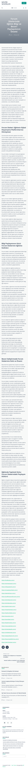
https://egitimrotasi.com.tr (8, 606)
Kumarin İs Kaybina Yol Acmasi (10, 671)
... (21, 675)
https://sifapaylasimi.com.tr (9, 587)
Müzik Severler (6, 3)
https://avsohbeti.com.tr (8, 619)
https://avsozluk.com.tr (8, 616)
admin (11, 34)
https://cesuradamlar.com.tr (9, 626)
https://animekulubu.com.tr (9, 603)
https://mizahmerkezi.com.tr (9, 609)
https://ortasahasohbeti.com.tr (10, 590)
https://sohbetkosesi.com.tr (9, 632)
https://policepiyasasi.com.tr (9, 583)
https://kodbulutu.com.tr (8, 580)
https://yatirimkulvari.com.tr (9, 642)
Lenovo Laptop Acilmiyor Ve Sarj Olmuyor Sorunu (14, 742)
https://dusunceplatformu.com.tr (10, 639)
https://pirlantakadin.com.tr (9, 629)
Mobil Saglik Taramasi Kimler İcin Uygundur (13, 745)
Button (24, 3)
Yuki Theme (14, 765)
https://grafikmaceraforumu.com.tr (11, 596)
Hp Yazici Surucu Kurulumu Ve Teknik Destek (14, 693)
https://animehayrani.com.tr (9, 600)
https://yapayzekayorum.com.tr (10, 636)
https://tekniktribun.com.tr (8, 593)
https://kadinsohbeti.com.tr (9, 613)
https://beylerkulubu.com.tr (9, 622)
